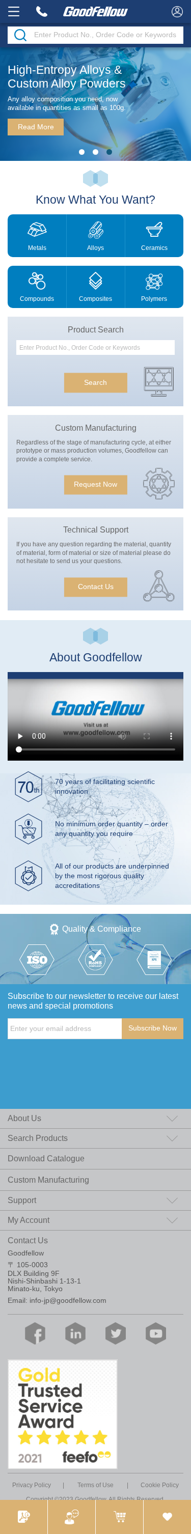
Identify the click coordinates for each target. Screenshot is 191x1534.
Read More (36, 127)
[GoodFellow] (95, 11)
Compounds (37, 298)
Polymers (154, 298)
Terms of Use (95, 1485)
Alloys (95, 247)
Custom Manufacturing (48, 1180)
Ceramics (154, 247)
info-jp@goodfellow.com (68, 1300)
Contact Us (96, 587)
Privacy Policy (31, 1485)
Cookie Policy (160, 1485)
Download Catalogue (46, 1158)
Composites (95, 298)
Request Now (95, 485)
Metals (37, 247)
